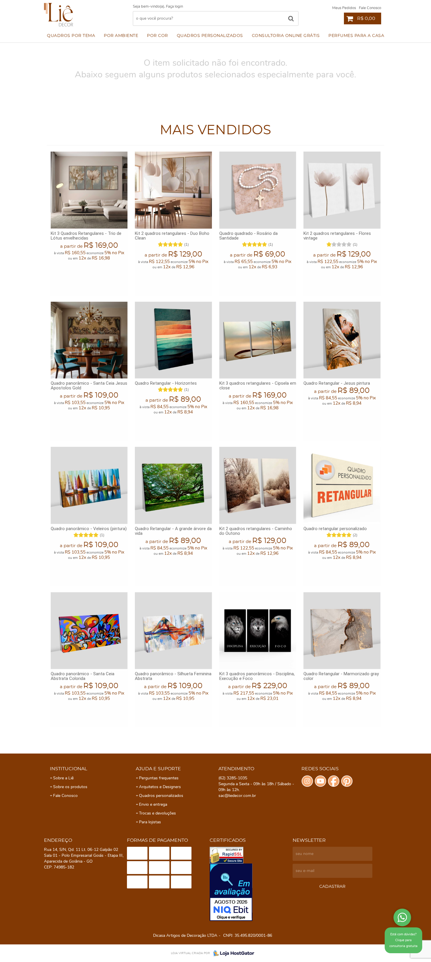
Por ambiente (121, 36)
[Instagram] (307, 781)
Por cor (157, 36)
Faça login (174, 7)
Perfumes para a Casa (356, 36)
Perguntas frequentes (159, 778)
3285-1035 (232, 778)
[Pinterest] (347, 781)
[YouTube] (320, 781)
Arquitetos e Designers (160, 787)
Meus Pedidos (344, 8)
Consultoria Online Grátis (286, 36)
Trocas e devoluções (157, 813)
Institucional (68, 768)
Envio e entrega (153, 804)
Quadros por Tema (71, 36)
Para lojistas (150, 822)
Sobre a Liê (63, 778)
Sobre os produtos (70, 787)
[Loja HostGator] (232, 953)
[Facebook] (334, 781)
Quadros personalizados (210, 36)
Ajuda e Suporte (158, 768)
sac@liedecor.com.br (237, 796)
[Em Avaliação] (250, 892)
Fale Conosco (370, 8)
